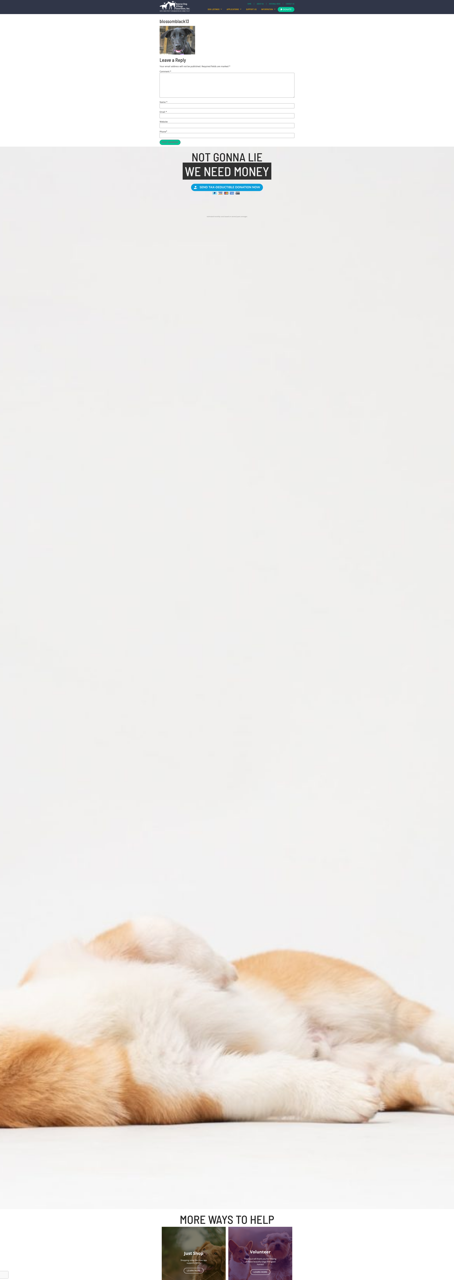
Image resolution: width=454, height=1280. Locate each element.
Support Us (251, 9)
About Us (260, 4)
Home (249, 4)
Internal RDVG (274, 4)
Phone (163, 132)
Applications (233, 9)
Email (163, 112)
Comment (165, 71)
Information (267, 9)
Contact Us (290, 4)
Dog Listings (213, 9)
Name (163, 102)
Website (164, 122)
